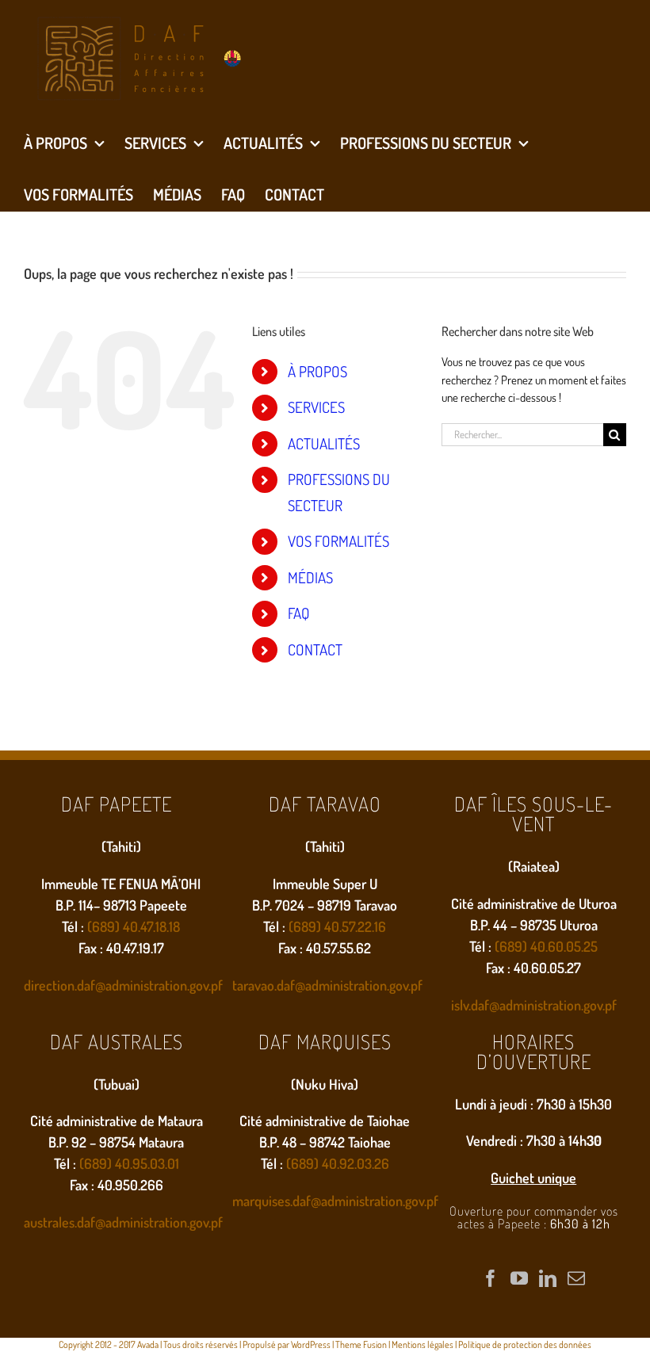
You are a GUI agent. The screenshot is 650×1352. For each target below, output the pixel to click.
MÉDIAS (310, 577)
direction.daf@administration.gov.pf (123, 985)
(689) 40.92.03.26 (337, 1163)
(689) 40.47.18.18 (133, 926)
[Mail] (576, 1278)
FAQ (299, 613)
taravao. (254, 985)
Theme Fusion (361, 1344)
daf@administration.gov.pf (349, 985)
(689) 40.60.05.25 (546, 946)
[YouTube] (519, 1278)
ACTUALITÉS (324, 443)
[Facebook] (490, 1278)
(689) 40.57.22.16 (337, 926)
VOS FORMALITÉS (338, 541)
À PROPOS (317, 371)
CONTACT (315, 649)
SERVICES (316, 407)
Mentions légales (422, 1344)
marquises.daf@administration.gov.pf (335, 1200)
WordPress (311, 1344)
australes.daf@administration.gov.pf (123, 1222)
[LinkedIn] (547, 1278)
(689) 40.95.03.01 (129, 1163)
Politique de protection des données (524, 1344)
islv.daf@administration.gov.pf (534, 1005)
